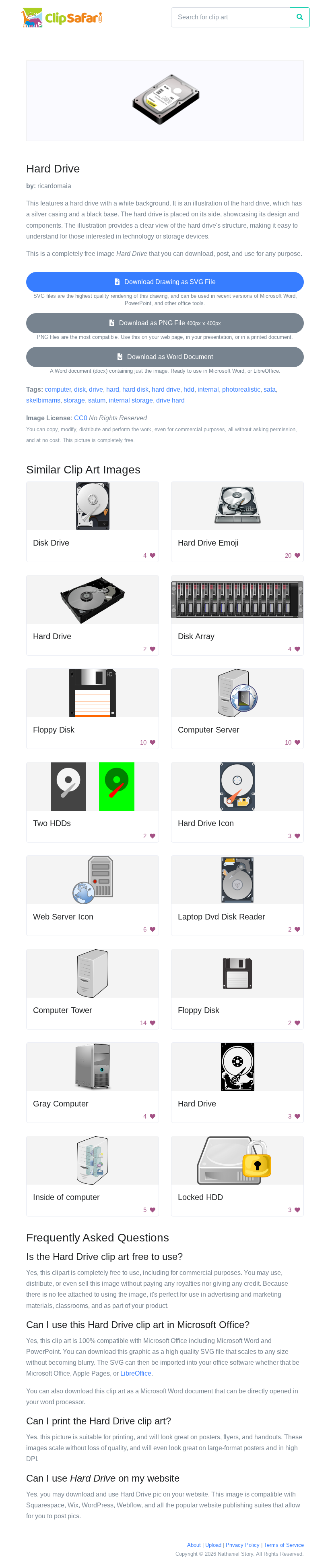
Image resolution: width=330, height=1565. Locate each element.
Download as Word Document (167, 356)
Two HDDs (52, 823)
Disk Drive (51, 542)
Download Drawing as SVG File (168, 281)
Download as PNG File (167, 323)
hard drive (166, 389)
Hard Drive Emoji (208, 542)
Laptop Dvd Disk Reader (221, 916)
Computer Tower (62, 1010)
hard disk (135, 389)
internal (208, 389)
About (194, 1545)
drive (96, 389)
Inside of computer (66, 1197)
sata (270, 389)
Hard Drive (52, 636)
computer (58, 389)
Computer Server (208, 729)
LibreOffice (135, 1373)
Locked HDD (200, 1197)
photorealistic (241, 389)
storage (74, 400)
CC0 (80, 418)
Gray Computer (61, 1103)
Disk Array (196, 636)
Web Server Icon (63, 916)
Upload (213, 1545)
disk (80, 389)
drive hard (170, 400)
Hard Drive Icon (206, 823)
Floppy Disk (53, 729)
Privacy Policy (243, 1545)
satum (96, 400)
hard (112, 389)
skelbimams (43, 400)
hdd (189, 389)
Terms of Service (284, 1545)
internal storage (131, 400)
